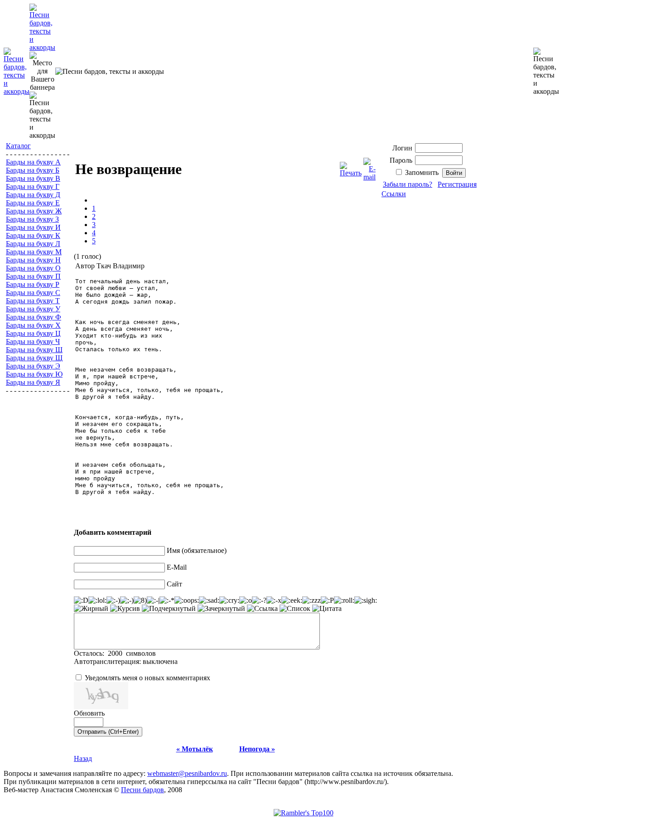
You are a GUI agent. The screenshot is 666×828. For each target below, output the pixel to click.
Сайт (174, 584)
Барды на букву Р (32, 284)
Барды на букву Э (33, 366)
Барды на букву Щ (34, 358)
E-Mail (177, 567)
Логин (402, 148)
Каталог (18, 146)
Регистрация (457, 184)
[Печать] (351, 167)
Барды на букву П (33, 276)
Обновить (89, 713)
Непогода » (257, 749)
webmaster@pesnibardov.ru (187, 773)
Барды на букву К (33, 235)
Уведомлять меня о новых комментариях (147, 678)
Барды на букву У (33, 309)
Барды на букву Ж (34, 211)
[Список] (295, 609)
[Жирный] (91, 609)
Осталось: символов (115, 653)
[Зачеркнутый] (221, 609)
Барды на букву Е (33, 203)
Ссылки (393, 194)
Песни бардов (142, 790)
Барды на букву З (32, 219)
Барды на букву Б (32, 170)
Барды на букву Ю (34, 374)
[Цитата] (327, 609)
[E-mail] (369, 167)
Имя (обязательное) (197, 550)
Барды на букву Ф (33, 317)
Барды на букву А (33, 162)
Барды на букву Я (33, 382)
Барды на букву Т (33, 301)
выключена (160, 661)
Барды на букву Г (32, 186)
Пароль (401, 160)
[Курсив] (125, 609)
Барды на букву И (33, 227)
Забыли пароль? (407, 184)
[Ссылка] (262, 609)
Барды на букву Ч (33, 341)
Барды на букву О (33, 268)
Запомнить (422, 172)
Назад (83, 758)
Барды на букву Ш (34, 349)
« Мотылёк (194, 749)
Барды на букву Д (33, 195)
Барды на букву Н (33, 260)
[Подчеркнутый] (169, 609)
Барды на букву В (33, 178)
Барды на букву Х (33, 325)
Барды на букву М (34, 252)
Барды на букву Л (33, 243)
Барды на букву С (33, 292)
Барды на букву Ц (33, 333)
